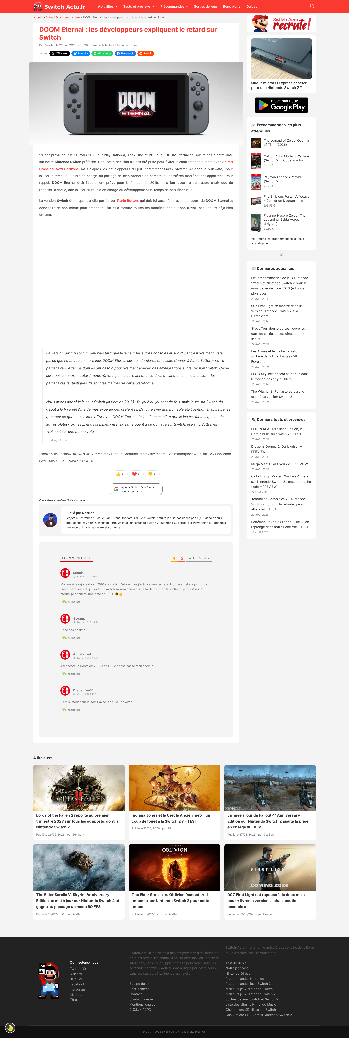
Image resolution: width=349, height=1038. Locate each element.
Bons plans (231, 6)
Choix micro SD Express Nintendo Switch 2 (259, 1015)
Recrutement (139, 989)
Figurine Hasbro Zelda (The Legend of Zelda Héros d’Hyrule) (284, 219)
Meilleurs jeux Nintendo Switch (249, 989)
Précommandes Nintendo (245, 979)
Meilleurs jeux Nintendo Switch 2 (251, 994)
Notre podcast (237, 968)
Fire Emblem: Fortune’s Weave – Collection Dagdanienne (286, 198)
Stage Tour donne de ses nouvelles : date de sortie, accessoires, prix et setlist (279, 333)
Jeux (77, 17)
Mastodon (77, 995)
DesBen (49, 45)
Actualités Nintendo (58, 17)
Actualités (106, 6)
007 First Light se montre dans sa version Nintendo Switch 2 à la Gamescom (277, 311)
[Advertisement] (136, 284)
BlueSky (76, 979)
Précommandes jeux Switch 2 (248, 984)
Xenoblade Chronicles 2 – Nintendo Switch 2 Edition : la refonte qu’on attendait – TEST (278, 504)
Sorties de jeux (205, 6)
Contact (135, 994)
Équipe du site (140, 984)
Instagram (77, 989)
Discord (76, 974)
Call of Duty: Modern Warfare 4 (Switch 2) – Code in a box (288, 158)
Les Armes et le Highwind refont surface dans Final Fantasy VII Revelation (276, 356)
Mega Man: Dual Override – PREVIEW (279, 464)
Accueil (38, 17)
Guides (251, 6)
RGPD (146, 1009)
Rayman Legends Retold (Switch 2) (282, 179)
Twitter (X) (78, 969)
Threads (76, 1000)
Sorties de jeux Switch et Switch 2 (252, 999)
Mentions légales (142, 1004)
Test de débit (236, 963)
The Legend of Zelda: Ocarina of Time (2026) (286, 142)
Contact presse (141, 999)
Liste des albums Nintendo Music (251, 1004)
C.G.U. (134, 1009)
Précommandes (172, 6)
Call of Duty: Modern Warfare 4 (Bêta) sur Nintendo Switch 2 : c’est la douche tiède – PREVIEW (281, 481)
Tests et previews (137, 6)
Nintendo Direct (238, 973)
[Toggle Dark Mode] (10, 1028)
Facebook (77, 984)
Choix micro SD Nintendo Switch (251, 1009)
